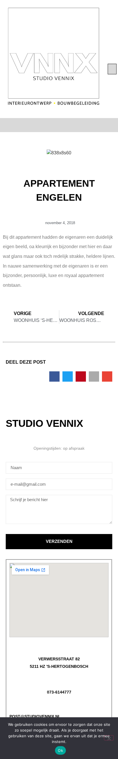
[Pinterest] (64, 125)
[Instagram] (54, 125)
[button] (112, 69)
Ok (60, 750)
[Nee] (109, 737)
